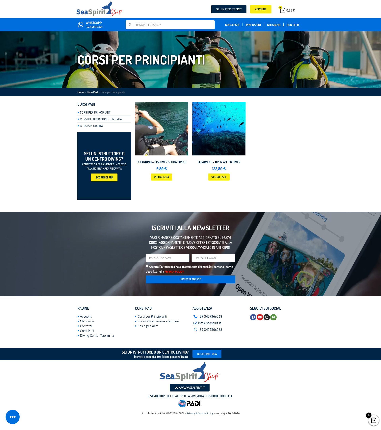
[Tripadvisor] (273, 317)
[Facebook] (253, 317)
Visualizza (161, 177)
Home (80, 92)
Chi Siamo (273, 25)
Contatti (293, 25)
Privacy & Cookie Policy (200, 413)
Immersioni (253, 25)
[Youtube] (260, 317)
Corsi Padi (232, 25)
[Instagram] (267, 317)
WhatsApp (94, 23)
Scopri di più (104, 177)
